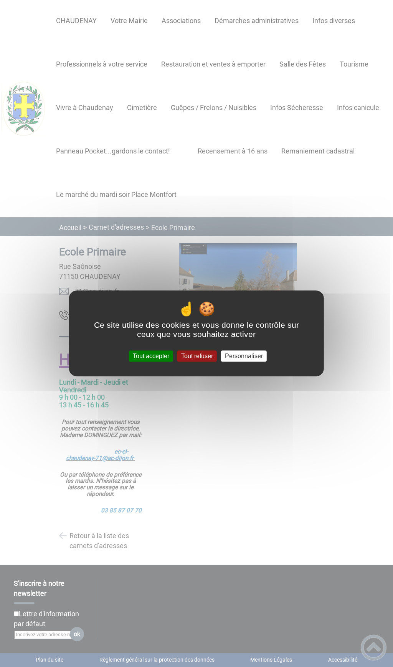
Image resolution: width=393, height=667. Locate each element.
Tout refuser (197, 356)
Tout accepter (151, 356)
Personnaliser (244, 356)
